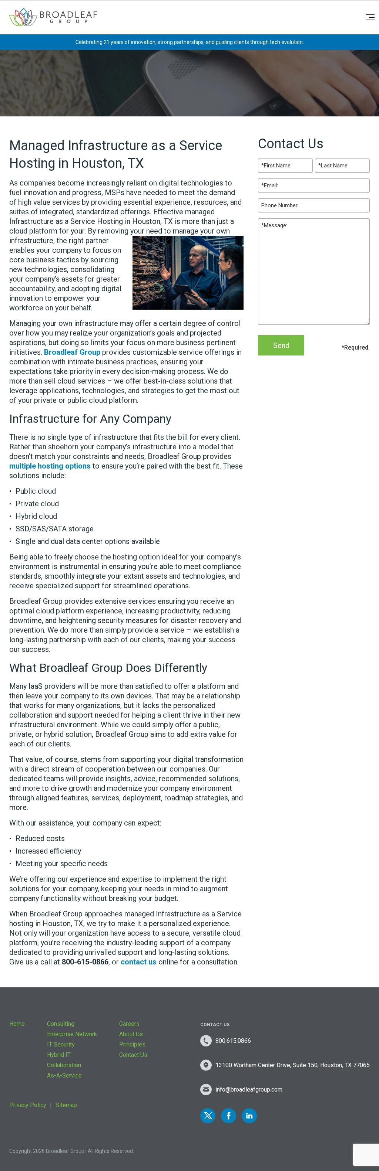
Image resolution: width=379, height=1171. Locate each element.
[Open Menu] (370, 17)
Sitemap (66, 1105)
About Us (131, 1034)
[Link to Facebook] (228, 1115)
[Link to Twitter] (207, 1115)
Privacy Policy (27, 1105)
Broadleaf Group (72, 352)
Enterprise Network (72, 1034)
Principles (132, 1044)
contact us (139, 961)
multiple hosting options (50, 466)
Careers (129, 1023)
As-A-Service (64, 1075)
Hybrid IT (59, 1054)
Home (17, 1023)
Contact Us (133, 1054)
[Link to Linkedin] (249, 1115)
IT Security (61, 1044)
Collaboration (64, 1065)
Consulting (60, 1023)
